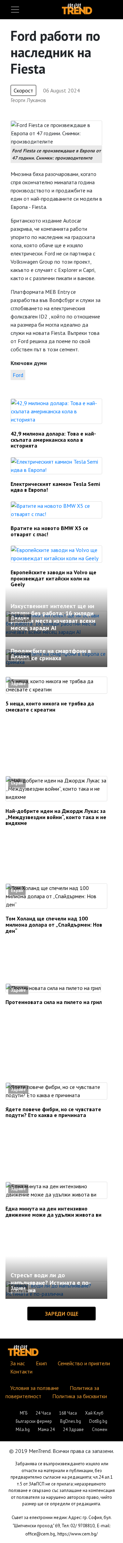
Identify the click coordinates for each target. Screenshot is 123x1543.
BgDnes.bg (70, 1421)
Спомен (99, 1429)
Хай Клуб (94, 1413)
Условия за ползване (34, 1387)
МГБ (23, 1413)
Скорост (23, 90)
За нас (17, 1363)
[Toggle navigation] (15, 9)
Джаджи (20, 618)
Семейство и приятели (84, 1363)
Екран (17, 783)
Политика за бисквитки (79, 1396)
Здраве (18, 684)
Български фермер (34, 1421)
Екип (41, 1363)
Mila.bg (23, 1429)
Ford (18, 375)
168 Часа (68, 1413)
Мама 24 (46, 1429)
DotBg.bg (98, 1421)
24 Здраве (73, 1429)
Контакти (21, 1371)
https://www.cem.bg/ (77, 1534)
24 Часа (43, 1413)
